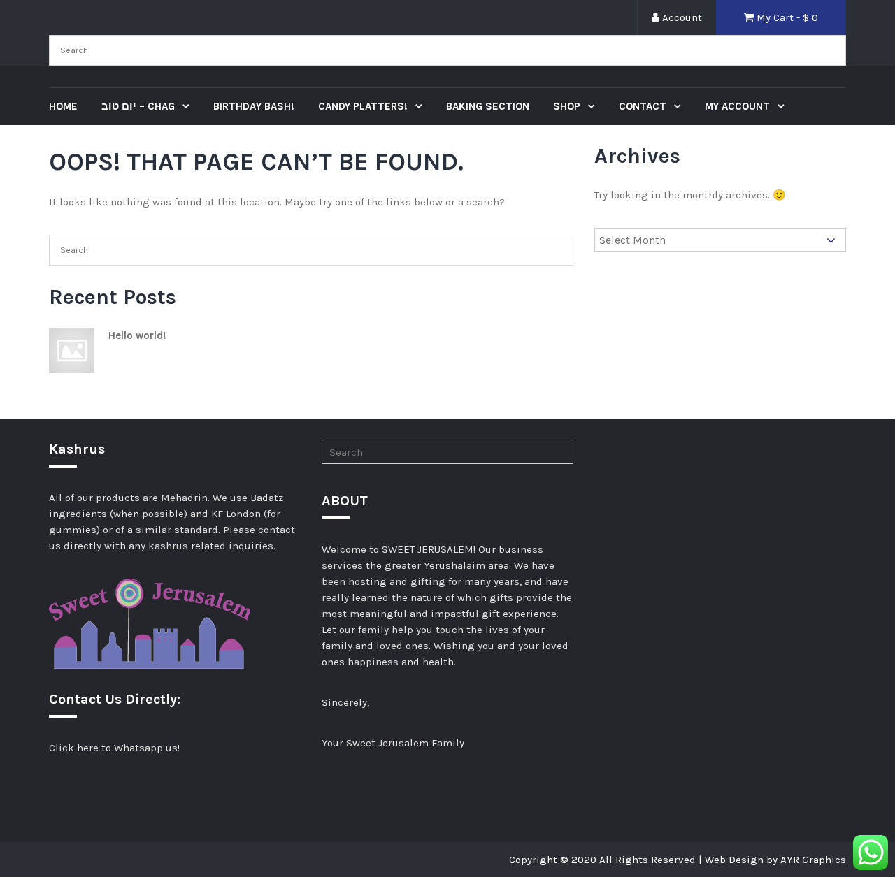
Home (63, 106)
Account (680, 17)
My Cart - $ (786, 17)
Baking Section (487, 106)
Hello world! (137, 335)
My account (739, 106)
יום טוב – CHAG (139, 106)
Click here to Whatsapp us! (114, 747)
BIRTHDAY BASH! (253, 106)
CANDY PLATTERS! (364, 106)
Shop (568, 106)
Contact (644, 106)
